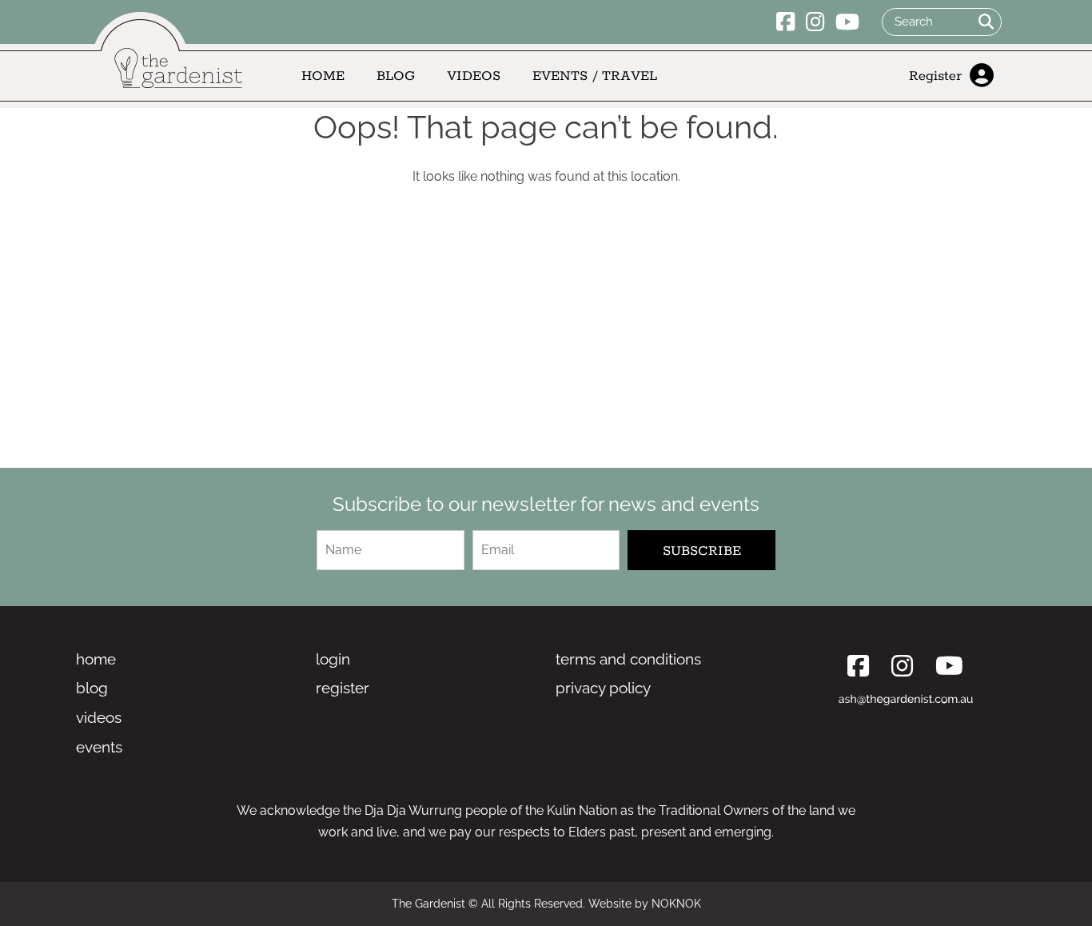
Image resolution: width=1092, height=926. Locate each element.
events (99, 747)
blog (92, 687)
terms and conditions (628, 659)
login (333, 659)
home (96, 659)
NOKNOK (676, 903)
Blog (396, 76)
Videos (473, 76)
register (342, 687)
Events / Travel (594, 76)
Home (323, 76)
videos (99, 717)
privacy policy (603, 687)
